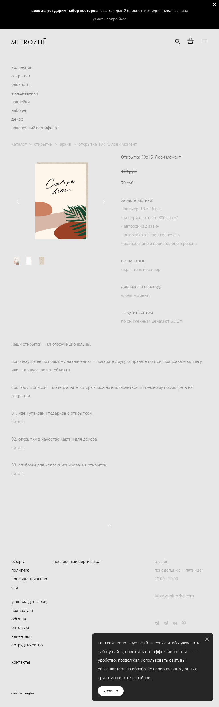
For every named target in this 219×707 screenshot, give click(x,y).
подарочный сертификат (35, 127)
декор (17, 119)
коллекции (21, 67)
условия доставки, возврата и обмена (29, 610)
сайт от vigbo (22, 693)
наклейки (20, 101)
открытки (20, 76)
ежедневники (24, 93)
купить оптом (140, 312)
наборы (18, 110)
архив (65, 144)
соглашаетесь (111, 668)
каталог (19, 144)
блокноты (20, 84)
